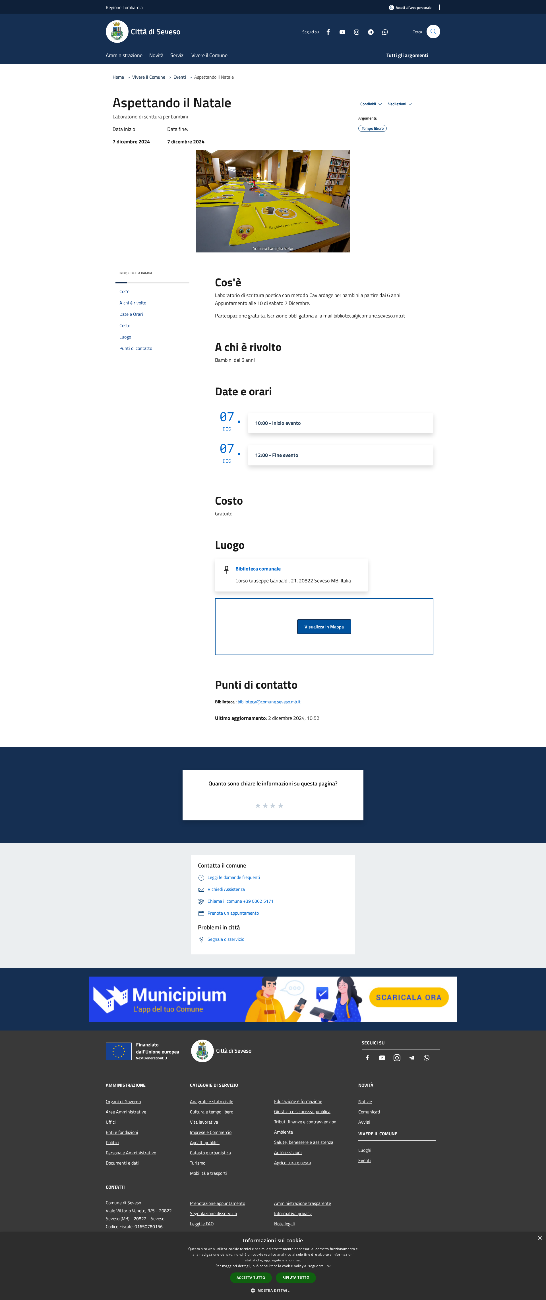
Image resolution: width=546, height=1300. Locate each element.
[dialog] (273, 1266)
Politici (112, 1142)
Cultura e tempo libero (211, 1111)
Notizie (365, 1101)
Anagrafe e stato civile (211, 1101)
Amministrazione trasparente (302, 1203)
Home (118, 77)
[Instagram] (354, 31)
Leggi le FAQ (202, 1223)
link (327, 1265)
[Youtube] (340, 31)
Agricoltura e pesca (292, 1162)
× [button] (539, 1238)
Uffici (111, 1122)
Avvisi (364, 1122)
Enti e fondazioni (122, 1132)
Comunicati (369, 1111)
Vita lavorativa (204, 1122)
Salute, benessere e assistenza (303, 1142)
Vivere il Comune (149, 77)
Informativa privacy (293, 1213)
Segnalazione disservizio (213, 1213)
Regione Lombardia (124, 7)
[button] (273, 1290)
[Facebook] (326, 31)
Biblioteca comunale (258, 568)
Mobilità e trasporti (208, 1173)
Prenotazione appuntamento (217, 1203)
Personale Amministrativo (131, 1152)
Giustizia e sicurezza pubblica (302, 1111)
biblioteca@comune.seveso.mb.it (269, 701)
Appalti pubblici (205, 1142)
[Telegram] (368, 31)
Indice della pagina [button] (135, 273)
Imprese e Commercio (210, 1132)
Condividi (368, 104)
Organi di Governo (123, 1101)
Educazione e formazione (298, 1101)
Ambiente (283, 1131)
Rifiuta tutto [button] (295, 1277)
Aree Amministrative (126, 1111)
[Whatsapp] (382, 31)
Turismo (197, 1162)
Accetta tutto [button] (251, 1277)
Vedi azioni (397, 104)
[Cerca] (433, 31)
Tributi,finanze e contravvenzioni (306, 1121)
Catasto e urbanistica (210, 1152)
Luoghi (364, 1150)
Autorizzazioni (288, 1152)
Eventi (179, 77)
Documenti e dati (122, 1162)
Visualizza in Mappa (324, 626)
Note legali (284, 1223)
